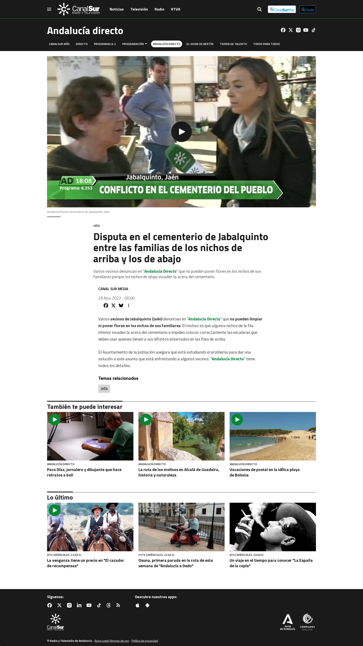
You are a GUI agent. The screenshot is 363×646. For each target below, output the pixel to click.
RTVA (175, 9)
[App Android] (148, 605)
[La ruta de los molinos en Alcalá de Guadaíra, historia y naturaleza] (181, 436)
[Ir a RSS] (119, 605)
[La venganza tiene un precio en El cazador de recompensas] (90, 527)
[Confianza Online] (307, 622)
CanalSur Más (59, 44)
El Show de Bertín (200, 44)
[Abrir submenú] (146, 43)
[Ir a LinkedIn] (80, 605)
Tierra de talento (233, 44)
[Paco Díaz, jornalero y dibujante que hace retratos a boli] (90, 436)
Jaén (104, 388)
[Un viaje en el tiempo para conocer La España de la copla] (273, 527)
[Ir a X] (290, 30)
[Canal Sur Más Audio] (307, 9)
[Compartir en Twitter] (113, 305)
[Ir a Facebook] (283, 30)
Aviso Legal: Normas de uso (112, 640)
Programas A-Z (105, 44)
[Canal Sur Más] (282, 9)
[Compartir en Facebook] (105, 305)
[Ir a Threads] (109, 605)
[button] (181, 131)
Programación (133, 44)
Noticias (117, 9)
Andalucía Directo (166, 44)
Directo (82, 44)
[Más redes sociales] (128, 305)
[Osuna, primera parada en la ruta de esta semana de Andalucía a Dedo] (181, 527)
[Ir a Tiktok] (313, 30)
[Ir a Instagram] (298, 30)
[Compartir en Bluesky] (121, 305)
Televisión (139, 9)
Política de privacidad (145, 640)
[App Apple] (138, 605)
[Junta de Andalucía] (287, 622)
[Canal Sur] (79, 9)
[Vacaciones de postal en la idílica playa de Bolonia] (273, 436)
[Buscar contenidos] (259, 10)
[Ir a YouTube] (305, 30)
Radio (159, 9)
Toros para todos (266, 44)
